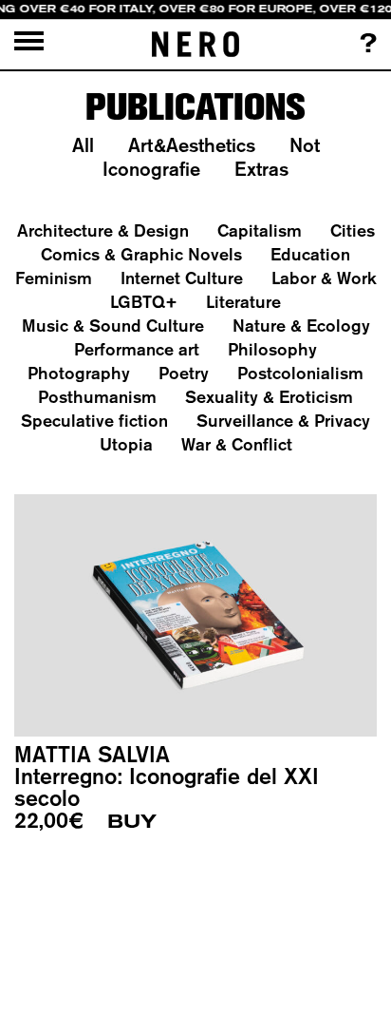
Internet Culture (182, 278)
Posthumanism (97, 397)
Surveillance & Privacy (283, 421)
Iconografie (151, 169)
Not (304, 145)
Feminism (53, 278)
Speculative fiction (94, 421)
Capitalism (259, 230)
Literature (243, 302)
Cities (352, 230)
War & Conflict (236, 444)
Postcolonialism (300, 373)
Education (310, 254)
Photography (79, 373)
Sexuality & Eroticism (269, 397)
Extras (261, 169)
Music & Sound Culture (113, 325)
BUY (132, 821)
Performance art (136, 349)
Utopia (126, 444)
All (83, 145)
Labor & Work (324, 278)
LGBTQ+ (143, 302)
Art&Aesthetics (191, 145)
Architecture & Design (103, 230)
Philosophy (272, 349)
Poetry (183, 373)
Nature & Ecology (301, 325)
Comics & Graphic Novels (141, 254)
